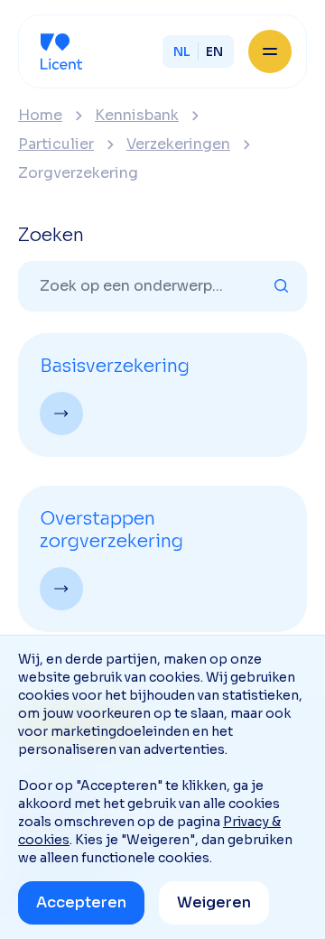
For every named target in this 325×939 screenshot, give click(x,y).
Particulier (56, 144)
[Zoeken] (281, 286)
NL (181, 51)
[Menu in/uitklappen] (270, 51)
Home (40, 115)
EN (214, 51)
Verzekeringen (178, 144)
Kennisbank (137, 115)
